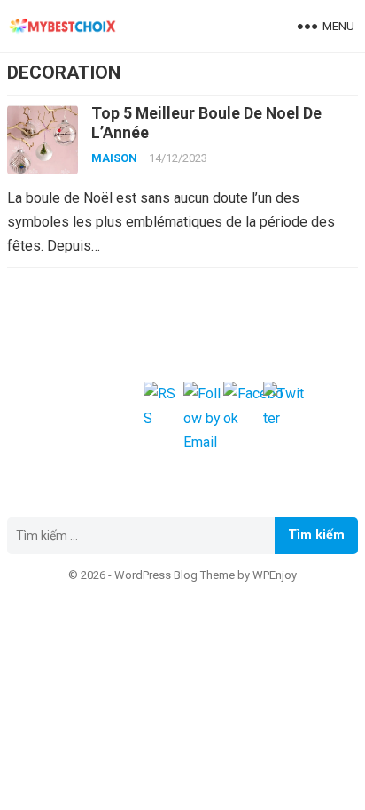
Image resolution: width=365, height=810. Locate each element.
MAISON (114, 158)
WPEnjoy (274, 575)
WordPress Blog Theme (174, 575)
